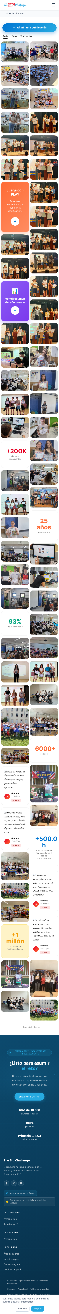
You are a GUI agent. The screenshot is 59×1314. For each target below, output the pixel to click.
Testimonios (26, 36)
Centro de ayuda (12, 1264)
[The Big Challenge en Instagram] (14, 1183)
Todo (5, 36)
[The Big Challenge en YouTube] (21, 1183)
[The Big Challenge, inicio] (16, 5)
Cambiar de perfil (12, 1269)
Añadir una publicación (32, 27)
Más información (24, 1301)
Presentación (10, 1218)
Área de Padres (11, 1253)
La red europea (11, 1259)
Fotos (14, 36)
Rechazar (22, 1308)
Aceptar (38, 1308)
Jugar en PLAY (27, 1096)
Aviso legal (23, 1289)
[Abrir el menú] (54, 5)
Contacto (11, 1289)
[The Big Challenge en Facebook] (6, 1183)
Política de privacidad (39, 1289)
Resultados (9, 1224)
